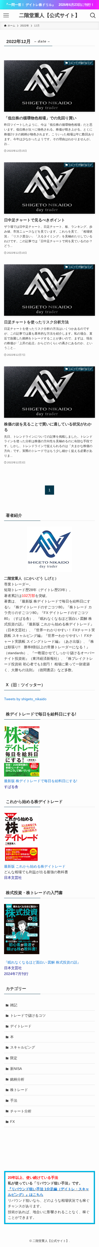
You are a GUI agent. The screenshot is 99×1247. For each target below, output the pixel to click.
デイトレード (20, 1026)
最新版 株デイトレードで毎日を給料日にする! (40, 781)
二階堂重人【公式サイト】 (49, 15)
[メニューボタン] (6, 15)
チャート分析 (20, 1111)
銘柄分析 (17, 1079)
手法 (13, 1100)
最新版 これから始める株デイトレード (34, 866)
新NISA (16, 1069)
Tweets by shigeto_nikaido (25, 699)
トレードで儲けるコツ (28, 1015)
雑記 (13, 1005)
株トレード (19, 1090)
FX (12, 1122)
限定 (13, 1058)
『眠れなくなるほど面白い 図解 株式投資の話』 (42, 962)
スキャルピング (22, 1047)
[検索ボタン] (93, 15)
